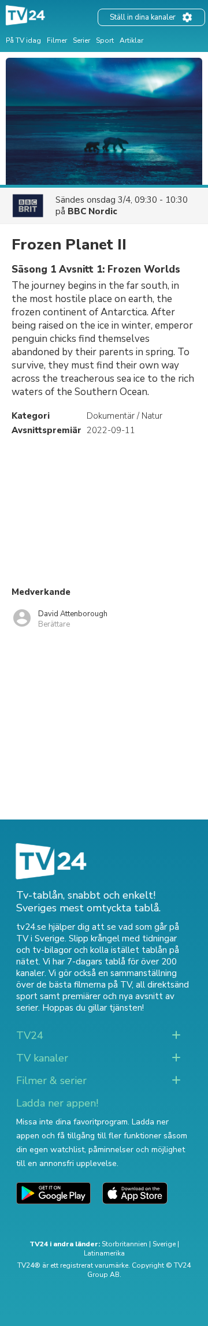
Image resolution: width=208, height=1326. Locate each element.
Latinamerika (104, 1253)
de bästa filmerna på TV (84, 984)
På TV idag (23, 40)
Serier (81, 40)
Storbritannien (124, 1244)
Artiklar (131, 40)
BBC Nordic (92, 211)
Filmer (57, 40)
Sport (105, 40)
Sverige (164, 1244)
